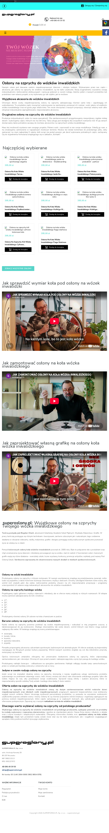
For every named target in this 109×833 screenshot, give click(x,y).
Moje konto (43, 789)
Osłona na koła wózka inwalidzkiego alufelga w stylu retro (52, 208)
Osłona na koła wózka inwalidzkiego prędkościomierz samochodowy (17, 208)
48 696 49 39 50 (9, 766)
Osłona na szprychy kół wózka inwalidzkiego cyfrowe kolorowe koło (18, 243)
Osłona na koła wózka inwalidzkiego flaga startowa (53, 241)
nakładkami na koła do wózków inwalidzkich (62, 701)
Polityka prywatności (11, 792)
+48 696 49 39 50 (57, 19)
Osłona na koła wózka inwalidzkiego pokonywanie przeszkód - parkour (89, 173)
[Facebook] (4, 6)
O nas (4, 796)
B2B (3, 800)
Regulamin (6, 789)
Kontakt (41, 796)
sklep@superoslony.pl (12, 770)
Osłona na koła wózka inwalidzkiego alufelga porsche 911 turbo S (87, 208)
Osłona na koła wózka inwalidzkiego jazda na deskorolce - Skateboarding (53, 173)
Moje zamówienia (45, 792)
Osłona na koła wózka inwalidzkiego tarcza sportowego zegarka (14, 173)
